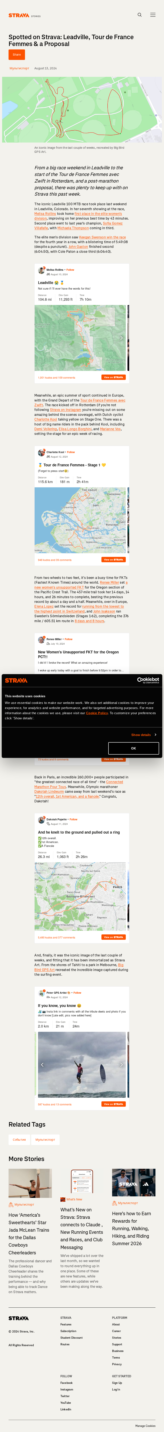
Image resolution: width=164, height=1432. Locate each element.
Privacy (117, 1364)
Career (116, 1331)
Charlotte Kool (45, 419)
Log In (116, 1389)
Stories (116, 1338)
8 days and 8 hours (89, 621)
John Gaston (78, 246)
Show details (141, 734)
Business (117, 1351)
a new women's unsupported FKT (80, 584)
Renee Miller (109, 582)
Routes (65, 1344)
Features (66, 1324)
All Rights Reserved (21, 1345)
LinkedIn (65, 1409)
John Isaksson (104, 611)
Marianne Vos (110, 429)
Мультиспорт (45, 1140)
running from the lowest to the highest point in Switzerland (79, 608)
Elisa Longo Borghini (75, 429)
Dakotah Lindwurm (49, 791)
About (116, 1324)
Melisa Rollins (45, 213)
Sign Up (117, 1383)
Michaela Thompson (73, 228)
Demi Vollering (45, 429)
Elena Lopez (44, 606)
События (19, 1140)
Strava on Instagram (65, 409)
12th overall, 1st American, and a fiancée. (67, 796)
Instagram (66, 1389)
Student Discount (71, 1338)
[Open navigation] (152, 15)
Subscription (68, 1331)
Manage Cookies (145, 1426)
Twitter (65, 1396)
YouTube (65, 1403)
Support (117, 1344)
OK (133, 748)
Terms (116, 1357)
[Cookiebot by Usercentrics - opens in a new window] (140, 680)
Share (17, 55)
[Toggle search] (140, 15)
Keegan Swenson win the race (102, 237)
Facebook (66, 1383)
